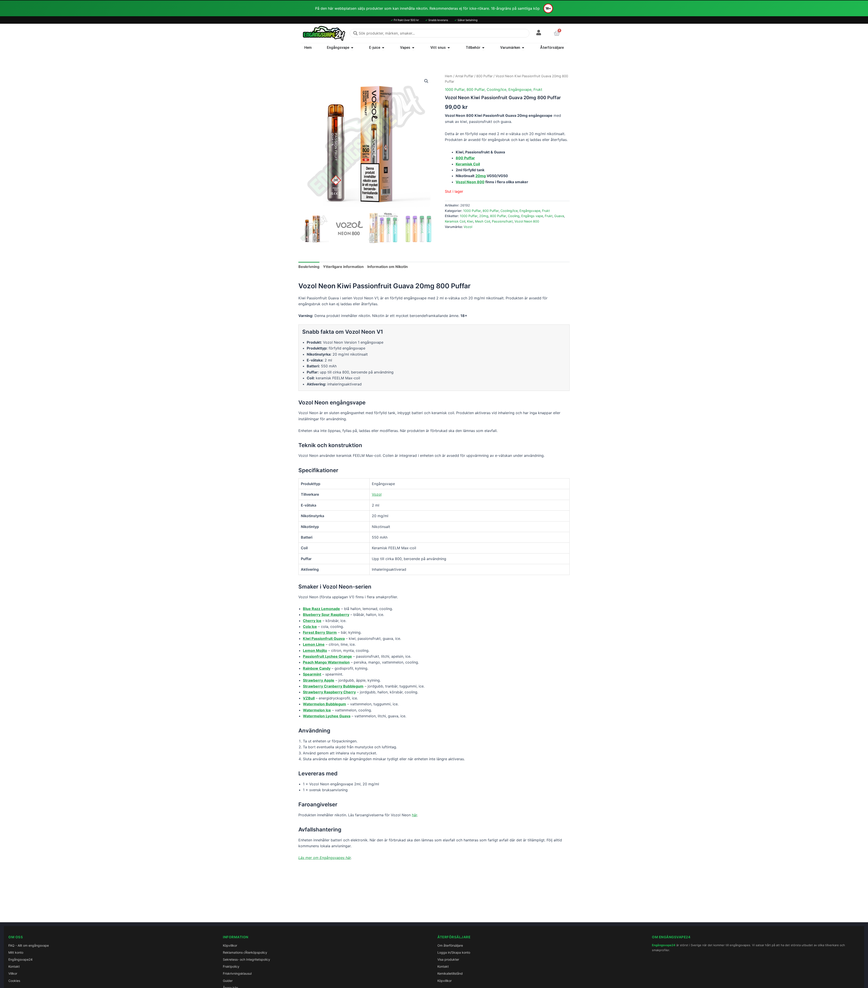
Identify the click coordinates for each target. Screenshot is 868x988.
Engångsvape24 (20, 959)
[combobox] (439, 33)
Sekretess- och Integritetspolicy (246, 959)
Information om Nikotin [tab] (387, 266)
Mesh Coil (482, 221)
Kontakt (14, 966)
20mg (480, 176)
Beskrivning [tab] (308, 266)
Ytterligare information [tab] (343, 266)
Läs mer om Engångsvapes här (324, 857)
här (414, 815)
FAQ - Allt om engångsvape (28, 945)
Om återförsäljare (450, 945)
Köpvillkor (230, 945)
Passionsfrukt (502, 221)
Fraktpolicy (231, 966)
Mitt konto (15, 952)
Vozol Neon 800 (470, 182)
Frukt (537, 89)
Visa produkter (448, 959)
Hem (448, 76)
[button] (426, 81)
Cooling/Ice (496, 89)
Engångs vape (532, 216)
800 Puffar (484, 76)
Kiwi (470, 221)
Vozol (468, 227)
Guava (559, 216)
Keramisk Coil (455, 221)
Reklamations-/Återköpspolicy (245, 952)
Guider (228, 981)
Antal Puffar (464, 76)
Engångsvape (519, 89)
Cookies (14, 981)
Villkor (12, 973)
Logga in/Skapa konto (453, 952)
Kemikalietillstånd (450, 973)
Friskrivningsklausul (237, 973)
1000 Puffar (455, 89)
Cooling (513, 216)
